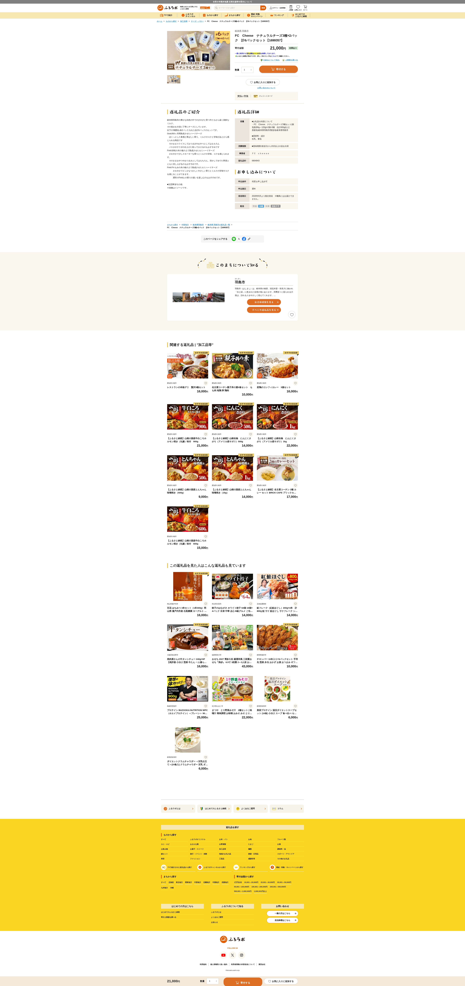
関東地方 (188, 882)
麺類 (250, 849)
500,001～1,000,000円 (243, 891)
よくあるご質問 (217, 917)
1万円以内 (238, 882)
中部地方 (185, 225)
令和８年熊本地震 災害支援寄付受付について (232, 2)
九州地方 (164, 888)
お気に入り (298, 10)
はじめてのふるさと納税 (170, 912)
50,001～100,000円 (241, 887)
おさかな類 (194, 844)
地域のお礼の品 (225, 854)
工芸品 (221, 859)
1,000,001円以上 (260, 891)
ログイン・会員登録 (278, 8)
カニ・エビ (165, 844)
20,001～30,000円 (268, 882)
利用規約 (203, 964)
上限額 (291, 10)
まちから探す (172, 225)
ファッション (195, 859)
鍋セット (164, 854)
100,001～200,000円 (259, 887)
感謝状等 (251, 859)
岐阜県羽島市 (198, 225)
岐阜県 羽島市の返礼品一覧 (219, 225)
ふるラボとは (216, 912)
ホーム (159, 21)
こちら (273, 56)
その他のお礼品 (283, 859)
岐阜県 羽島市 (242, 31)
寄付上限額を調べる (168, 917)
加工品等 (183, 21)
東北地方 (179, 882)
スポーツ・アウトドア (285, 854)
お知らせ (214, 922)
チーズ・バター (197, 21)
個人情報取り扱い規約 (218, 964)
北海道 (171, 882)
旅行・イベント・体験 (198, 854)
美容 (162, 859)
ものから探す (171, 21)
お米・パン (223, 839)
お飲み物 (164, 849)
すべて (163, 839)
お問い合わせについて (266, 88)
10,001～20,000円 (251, 882)
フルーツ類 (281, 839)
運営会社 (262, 964)
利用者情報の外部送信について (243, 964)
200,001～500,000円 (278, 887)
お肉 (250, 839)
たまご (250, 844)
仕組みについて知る (271, 60)
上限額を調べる (291, 60)
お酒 (279, 844)
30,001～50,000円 (284, 882)
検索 (263, 8)
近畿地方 (206, 882)
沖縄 (172, 888)
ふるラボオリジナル (197, 839)
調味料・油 (281, 849)
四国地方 (225, 882)
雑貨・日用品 (253, 854)
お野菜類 (222, 844)
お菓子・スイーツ (197, 849)
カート (305, 10)
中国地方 (216, 882)
